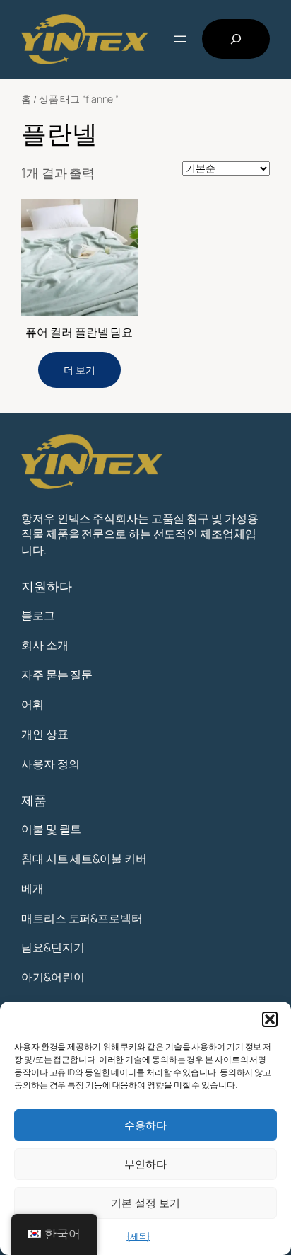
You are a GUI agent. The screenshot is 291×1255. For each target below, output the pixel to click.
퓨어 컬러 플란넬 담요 (79, 332)
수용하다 (145, 1125)
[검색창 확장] (236, 39)
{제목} (138, 1236)
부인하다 (145, 1164)
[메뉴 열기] (180, 38)
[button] (270, 1019)
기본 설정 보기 (145, 1203)
